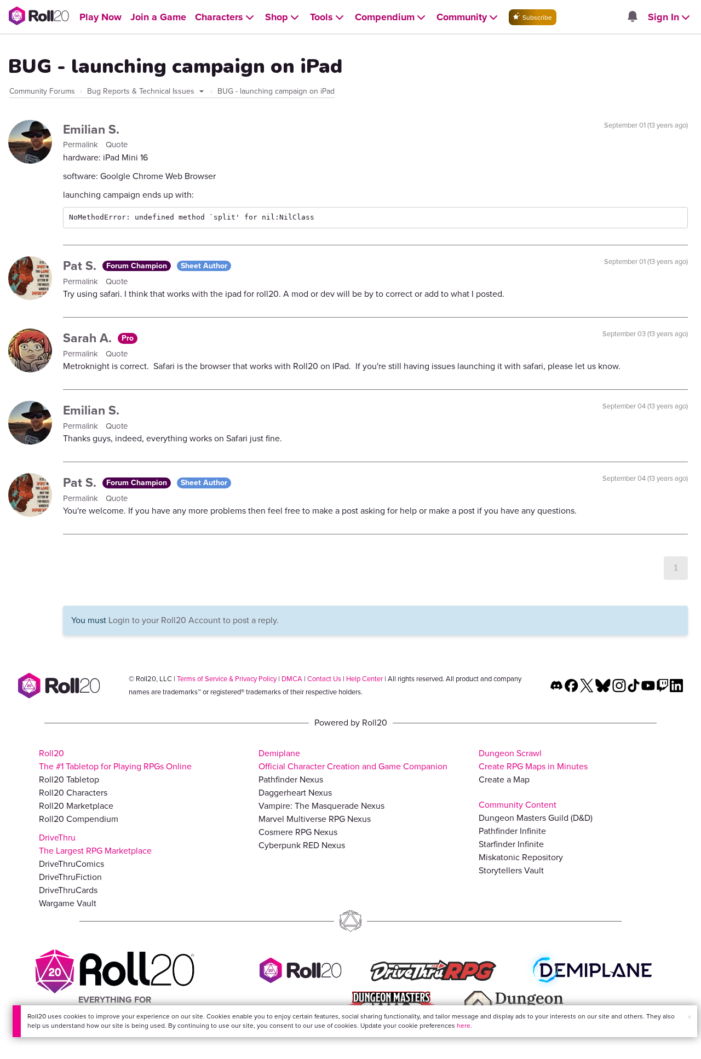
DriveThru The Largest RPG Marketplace (95, 844)
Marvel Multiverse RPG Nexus (314, 819)
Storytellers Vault (511, 870)
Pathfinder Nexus (290, 779)
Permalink (81, 145)
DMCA (291, 679)
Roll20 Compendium (78, 819)
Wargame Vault (67, 903)
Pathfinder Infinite (512, 831)
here (463, 1026)
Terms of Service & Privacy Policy (227, 679)
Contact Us (324, 679)
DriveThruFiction (70, 877)
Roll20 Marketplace (76, 805)
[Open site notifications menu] (631, 17)
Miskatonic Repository (521, 857)
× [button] (689, 1017)
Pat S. (81, 265)
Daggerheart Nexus (295, 792)
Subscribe (536, 17)
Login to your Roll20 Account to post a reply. (193, 620)
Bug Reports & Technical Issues (142, 91)
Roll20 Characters (73, 792)
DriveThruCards (68, 890)
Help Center (364, 679)
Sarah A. (89, 338)
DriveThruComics (71, 863)
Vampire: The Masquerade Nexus (321, 805)
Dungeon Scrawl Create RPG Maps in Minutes (533, 760)
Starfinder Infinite (511, 844)
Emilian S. (91, 129)
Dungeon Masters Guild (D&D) (536, 817)
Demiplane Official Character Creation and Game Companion (352, 760)
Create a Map (504, 779)
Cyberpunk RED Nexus (301, 845)
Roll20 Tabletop (69, 779)
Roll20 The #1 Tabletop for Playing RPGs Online (115, 760)
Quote (117, 145)
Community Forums (42, 91)
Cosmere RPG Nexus (297, 832)
